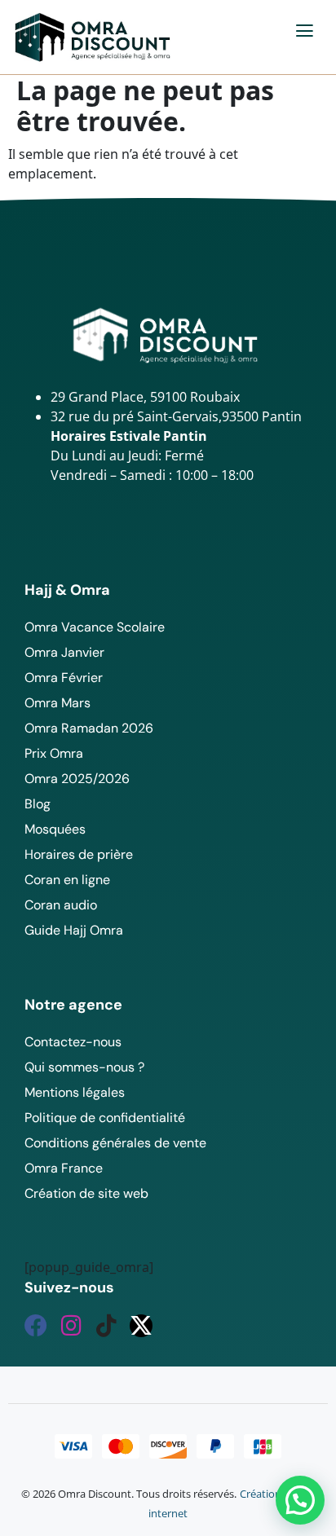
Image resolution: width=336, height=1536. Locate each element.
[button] (305, 30)
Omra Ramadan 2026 (88, 728)
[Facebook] (35, 1325)
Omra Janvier (64, 652)
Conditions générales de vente (115, 1142)
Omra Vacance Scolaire (94, 627)
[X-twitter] (141, 1325)
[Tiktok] (106, 1325)
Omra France (63, 1168)
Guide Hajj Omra (73, 930)
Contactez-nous (73, 1041)
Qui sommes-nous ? (84, 1067)
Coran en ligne (67, 879)
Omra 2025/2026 (77, 778)
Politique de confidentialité (104, 1117)
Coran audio (60, 904)
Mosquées (55, 829)
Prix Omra (53, 753)
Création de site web (86, 1193)
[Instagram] (71, 1325)
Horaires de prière (78, 854)
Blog (37, 803)
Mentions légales (74, 1092)
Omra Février (63, 677)
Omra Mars (57, 702)
